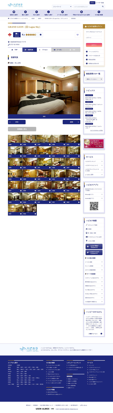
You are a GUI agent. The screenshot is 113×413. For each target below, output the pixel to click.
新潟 (18, 371)
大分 (33, 384)
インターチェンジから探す (53, 365)
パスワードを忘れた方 (94, 55)
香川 (18, 382)
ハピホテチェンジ (93, 375)
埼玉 (27, 369)
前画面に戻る (22, 129)
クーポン (59, 50)
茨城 (38, 369)
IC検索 (89, 229)
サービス (89, 157)
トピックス (90, 90)
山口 (33, 380)
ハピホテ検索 (91, 221)
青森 (18, 367)
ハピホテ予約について (94, 369)
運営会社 (28, 405)
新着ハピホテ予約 (72, 383)
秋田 (22, 367)
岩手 (29, 367)
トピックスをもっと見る (96, 130)
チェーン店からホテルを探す (54, 383)
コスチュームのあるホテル (92, 278)
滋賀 (29, 378)
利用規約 (35, 405)
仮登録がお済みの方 (94, 63)
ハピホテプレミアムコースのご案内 (92, 169)
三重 (29, 375)
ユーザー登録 (100, 3)
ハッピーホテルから (94, 312)
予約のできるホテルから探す (81, 15)
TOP (16, 50)
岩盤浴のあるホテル (90, 285)
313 (16, 122)
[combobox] (87, 7)
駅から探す (25, 15)
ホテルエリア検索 (92, 225)
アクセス (45, 50)
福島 (37, 367)
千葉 (30, 369)
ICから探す (36, 15)
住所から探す (14, 15)
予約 (74, 50)
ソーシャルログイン (94, 51)
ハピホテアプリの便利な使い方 (75, 367)
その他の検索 (99, 15)
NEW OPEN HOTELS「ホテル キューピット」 (93, 104)
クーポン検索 (88, 262)
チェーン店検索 (89, 266)
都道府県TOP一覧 (93, 74)
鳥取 (26, 380)
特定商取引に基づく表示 (62, 405)
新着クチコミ (71, 387)
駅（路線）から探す (52, 367)
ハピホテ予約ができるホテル (94, 246)
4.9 (23, 35)
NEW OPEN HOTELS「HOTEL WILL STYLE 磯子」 (93, 111)
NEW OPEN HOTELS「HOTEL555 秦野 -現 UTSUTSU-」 (91, 118)
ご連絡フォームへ (93, 333)
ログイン (94, 45)
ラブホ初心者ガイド (73, 365)
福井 (26, 373)
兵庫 (22, 378)
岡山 (18, 380)
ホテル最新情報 (71, 385)
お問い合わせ (83, 405)
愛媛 (26, 382)
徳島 (22, 382)
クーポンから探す (62, 15)
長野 (26, 371)
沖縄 (18, 386)
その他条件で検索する (91, 301)
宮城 (33, 367)
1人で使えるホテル (90, 289)
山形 (26, 367)
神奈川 (22, 369)
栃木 (34, 369)
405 (71, 122)
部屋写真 (30, 50)
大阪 (18, 378)
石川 (18, 373)
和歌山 (37, 378)
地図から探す (48, 15)
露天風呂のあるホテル (91, 282)
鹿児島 (41, 384)
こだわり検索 (91, 241)
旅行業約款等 (74, 405)
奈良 (33, 378)
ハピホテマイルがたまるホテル (94, 252)
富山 (22, 373)
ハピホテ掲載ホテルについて (95, 381)
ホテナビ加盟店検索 (90, 270)
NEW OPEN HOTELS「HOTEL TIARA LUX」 (93, 97)
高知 (29, 382)
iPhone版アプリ (89, 194)
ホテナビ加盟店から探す (53, 378)
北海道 (18, 365)
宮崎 (37, 384)
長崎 (26, 384)
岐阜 (22, 375)
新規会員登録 (92, 59)
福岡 (18, 384)
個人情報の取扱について (46, 405)
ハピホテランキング (90, 161)
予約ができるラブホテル (53, 374)
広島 (22, 380)
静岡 (26, 375)
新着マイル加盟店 (72, 381)
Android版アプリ (89, 198)
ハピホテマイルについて (91, 165)
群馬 (42, 369)
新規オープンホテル (73, 379)
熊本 (29, 384)
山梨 (22, 371)
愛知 (18, 375)
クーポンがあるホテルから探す (54, 380)
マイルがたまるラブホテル (53, 376)
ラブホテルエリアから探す (95, 237)
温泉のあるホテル (89, 297)
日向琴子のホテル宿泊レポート (54, 394)
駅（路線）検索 (92, 233)
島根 (29, 380)
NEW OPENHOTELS (52, 392)
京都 (26, 378)
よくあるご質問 (89, 174)
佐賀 (22, 384)
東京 (18, 369)
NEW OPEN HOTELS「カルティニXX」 (93, 126)
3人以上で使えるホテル (91, 293)
